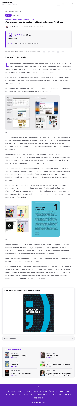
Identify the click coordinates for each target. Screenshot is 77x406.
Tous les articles (26, 394)
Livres (13, 11)
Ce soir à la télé (56, 394)
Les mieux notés (41, 394)
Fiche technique (10, 338)
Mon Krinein (64, 391)
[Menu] (73, 4)
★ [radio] (44, 51)
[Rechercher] (58, 4)
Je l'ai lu (10, 57)
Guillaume (15, 27)
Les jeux (68, 394)
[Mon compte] (68, 4)
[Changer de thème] (63, 4)
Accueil (7, 11)
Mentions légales (34, 391)
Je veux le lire (21, 57)
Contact (21, 391)
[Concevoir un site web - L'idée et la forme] (38, 313)
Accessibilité (11, 394)
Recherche (38, 398)
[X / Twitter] (38, 387)
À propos (11, 391)
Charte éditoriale (50, 391)
